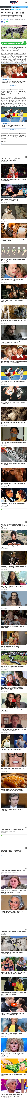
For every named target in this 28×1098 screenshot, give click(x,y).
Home (2, 9)
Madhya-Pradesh (16, 9)
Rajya (7, 9)
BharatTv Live (6, 19)
